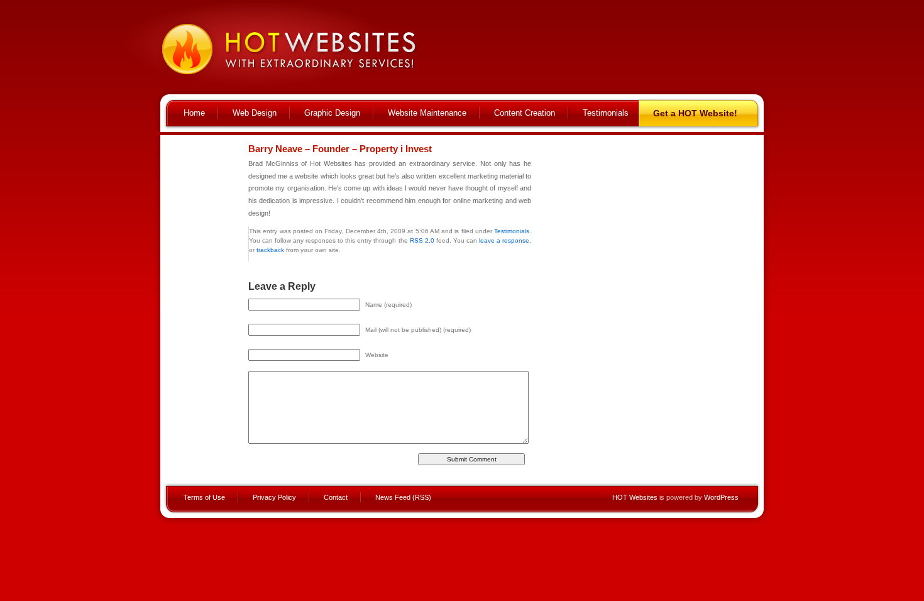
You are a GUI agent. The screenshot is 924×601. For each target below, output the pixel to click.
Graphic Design (332, 113)
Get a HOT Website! (695, 113)
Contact (336, 497)
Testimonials (606, 113)
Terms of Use (204, 497)
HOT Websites (634, 497)
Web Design (255, 113)
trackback (270, 249)
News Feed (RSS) (403, 497)
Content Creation (524, 113)
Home (194, 113)
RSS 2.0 (422, 240)
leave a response (504, 240)
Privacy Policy (274, 497)
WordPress (721, 497)
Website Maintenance (427, 113)
